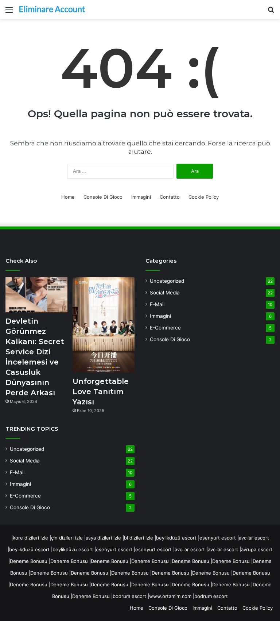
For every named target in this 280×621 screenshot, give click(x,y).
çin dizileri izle (67, 538)
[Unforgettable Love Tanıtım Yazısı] (104, 325)
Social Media (25, 461)
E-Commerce (25, 496)
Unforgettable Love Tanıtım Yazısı (101, 391)
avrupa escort (256, 549)
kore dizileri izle (30, 538)
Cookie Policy (203, 197)
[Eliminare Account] (53, 9)
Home (68, 197)
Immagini (141, 197)
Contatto (170, 197)
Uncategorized (27, 449)
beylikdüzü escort (176, 538)
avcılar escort (254, 538)
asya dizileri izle (103, 538)
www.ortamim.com (170, 596)
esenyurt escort (217, 538)
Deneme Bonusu (28, 561)
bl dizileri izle (138, 538)
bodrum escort (129, 596)
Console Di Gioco (102, 197)
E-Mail (17, 472)
